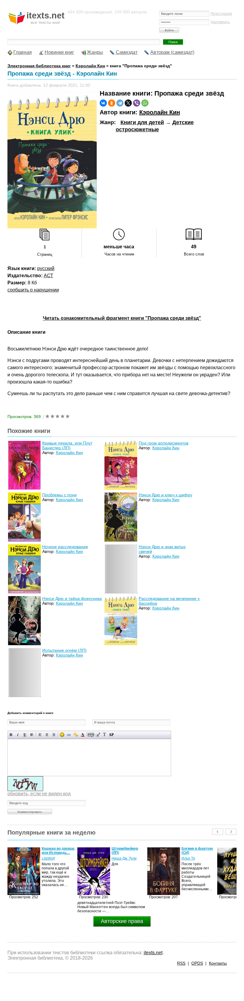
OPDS (197, 963)
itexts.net (153, 952)
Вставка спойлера (111, 734)
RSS (181, 963)
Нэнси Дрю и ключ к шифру (165, 494)
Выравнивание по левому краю (40, 734)
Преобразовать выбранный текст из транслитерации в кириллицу (104, 734)
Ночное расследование (65, 546)
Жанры (95, 52)
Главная (22, 52)
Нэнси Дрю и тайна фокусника (72, 598)
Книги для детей (142, 122)
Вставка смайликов (62, 734)
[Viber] (136, 103)
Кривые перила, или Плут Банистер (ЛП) (67, 445)
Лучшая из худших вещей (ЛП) (198, 850)
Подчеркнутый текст (24, 734)
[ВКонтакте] (103, 103)
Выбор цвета (82, 734)
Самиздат (126, 52)
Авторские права (122, 921)
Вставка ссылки (68, 734)
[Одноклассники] (111, 103)
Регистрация (221, 14)
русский (45, 268)
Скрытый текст (90, 734)
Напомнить (220, 22)
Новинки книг (59, 52)
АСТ (48, 275)
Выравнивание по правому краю (53, 734)
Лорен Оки (190, 858)
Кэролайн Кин (159, 112)
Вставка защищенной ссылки (75, 734)
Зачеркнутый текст (31, 734)
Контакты (218, 963)
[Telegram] (119, 103)
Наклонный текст (18, 734)
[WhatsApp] (144, 103)
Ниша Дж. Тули (54, 858)
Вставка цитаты (97, 734)
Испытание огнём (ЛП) (64, 650)
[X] (128, 103)
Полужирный (11, 734)
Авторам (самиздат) (172, 52)
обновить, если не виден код (39, 793)
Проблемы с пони (59, 494)
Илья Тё (118, 858)
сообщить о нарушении (33, 289)
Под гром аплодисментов (163, 443)
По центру (46, 734)
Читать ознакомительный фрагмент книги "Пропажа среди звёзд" (122, 318)
